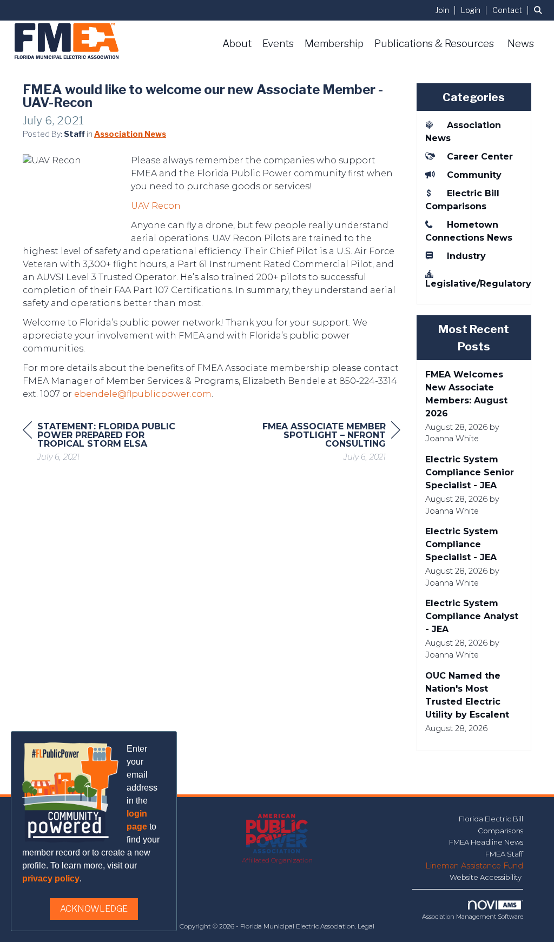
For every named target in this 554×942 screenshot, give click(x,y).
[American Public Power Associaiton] (277, 834)
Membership (334, 43)
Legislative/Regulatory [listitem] (474, 283)
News (520, 43)
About (237, 43)
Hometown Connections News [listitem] (468, 231)
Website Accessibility (486, 877)
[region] (319, 443)
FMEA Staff (504, 854)
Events (278, 43)
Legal (366, 926)
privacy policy (51, 878)
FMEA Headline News (486, 842)
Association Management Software (472, 916)
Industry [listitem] (466, 256)
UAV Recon (156, 206)
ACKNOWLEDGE (94, 909)
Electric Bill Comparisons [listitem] (462, 199)
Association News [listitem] (463, 131)
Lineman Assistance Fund (474, 866)
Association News (130, 134)
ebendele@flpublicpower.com (143, 394)
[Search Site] (540, 10)
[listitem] (447, 10)
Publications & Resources (434, 43)
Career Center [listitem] (480, 156)
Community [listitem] (474, 175)
